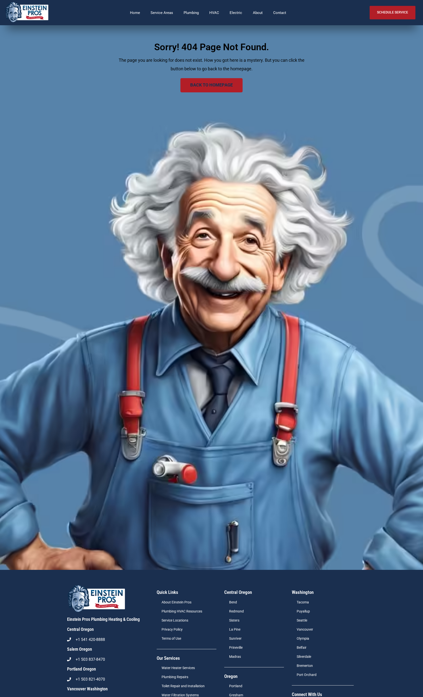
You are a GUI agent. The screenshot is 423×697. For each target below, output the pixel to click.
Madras (235, 657)
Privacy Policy (172, 629)
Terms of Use (171, 638)
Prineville (236, 648)
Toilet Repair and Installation (183, 686)
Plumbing (191, 13)
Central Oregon (80, 629)
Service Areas (162, 13)
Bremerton (305, 666)
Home (135, 13)
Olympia (303, 638)
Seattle (302, 620)
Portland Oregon (81, 669)
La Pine (234, 629)
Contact (279, 13)
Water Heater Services (178, 668)
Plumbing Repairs (175, 677)
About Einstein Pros (176, 602)
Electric (236, 13)
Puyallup (303, 611)
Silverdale (304, 657)
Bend (233, 602)
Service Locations (175, 620)
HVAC (214, 13)
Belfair (301, 648)
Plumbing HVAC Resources (182, 611)
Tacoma (303, 602)
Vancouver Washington (87, 688)
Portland (235, 686)
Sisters (234, 620)
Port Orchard (307, 675)
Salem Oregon (79, 649)
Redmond (236, 611)
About (258, 13)
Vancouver (305, 629)
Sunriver (235, 638)
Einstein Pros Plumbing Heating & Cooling (103, 619)
